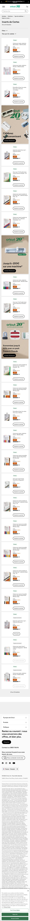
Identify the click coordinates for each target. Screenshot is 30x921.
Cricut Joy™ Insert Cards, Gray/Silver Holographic (18, 479)
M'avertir (16, 634)
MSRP (14, 46)
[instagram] (6, 763)
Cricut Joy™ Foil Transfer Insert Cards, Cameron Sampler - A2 (20, 172)
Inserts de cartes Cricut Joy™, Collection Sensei (19, 150)
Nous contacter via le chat (15, 758)
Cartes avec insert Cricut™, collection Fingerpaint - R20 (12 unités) (20, 648)
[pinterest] (10, 763)
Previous (2, 2)
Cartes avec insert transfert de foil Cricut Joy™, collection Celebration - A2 (20, 219)
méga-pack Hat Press (17, 1)
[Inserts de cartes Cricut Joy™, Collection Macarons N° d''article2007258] (7, 624)
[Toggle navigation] (3, 6)
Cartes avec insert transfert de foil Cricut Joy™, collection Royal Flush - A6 (20, 195)
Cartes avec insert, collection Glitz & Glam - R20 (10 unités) (19, 44)
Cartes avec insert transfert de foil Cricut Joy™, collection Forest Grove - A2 (20, 502)
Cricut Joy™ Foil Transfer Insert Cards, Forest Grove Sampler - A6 (19, 303)
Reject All (15, 914)
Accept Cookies (15, 918)
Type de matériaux (18, 16)
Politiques (6, 727)
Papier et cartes (5, 18)
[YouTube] (14, 763)
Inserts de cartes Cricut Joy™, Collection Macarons (19, 621)
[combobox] (15, 11)
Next (28, 2)
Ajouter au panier (18, 56)
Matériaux (10, 16)
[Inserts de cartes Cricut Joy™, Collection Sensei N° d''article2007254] (7, 155)
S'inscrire (6, 742)
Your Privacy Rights (15, 910)
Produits (5, 722)
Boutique (4, 16)
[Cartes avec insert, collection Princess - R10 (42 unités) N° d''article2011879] (7, 677)
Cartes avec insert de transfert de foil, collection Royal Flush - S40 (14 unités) (20, 389)
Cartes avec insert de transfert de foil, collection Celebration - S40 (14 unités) (20, 549)
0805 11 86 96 (14, 747)
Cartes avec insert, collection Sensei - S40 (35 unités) (19, 434)
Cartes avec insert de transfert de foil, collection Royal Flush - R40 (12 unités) (20, 595)
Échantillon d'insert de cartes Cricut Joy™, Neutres (19, 412)
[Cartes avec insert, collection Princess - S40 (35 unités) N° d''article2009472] (7, 71)
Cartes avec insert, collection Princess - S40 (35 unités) (19, 66)
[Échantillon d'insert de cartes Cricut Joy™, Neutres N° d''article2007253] (7, 417)
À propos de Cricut (8, 717)
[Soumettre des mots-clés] (25, 11)
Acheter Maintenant (9, 140)
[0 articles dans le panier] (26, 7)
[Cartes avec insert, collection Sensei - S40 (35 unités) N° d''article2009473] (7, 439)
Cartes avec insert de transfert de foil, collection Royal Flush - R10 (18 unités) (20, 457)
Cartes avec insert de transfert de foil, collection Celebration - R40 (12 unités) (20, 525)
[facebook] (3, 763)
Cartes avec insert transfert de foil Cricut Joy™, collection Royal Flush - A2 (20, 572)
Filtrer (3, 30)
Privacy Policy (7, 907)
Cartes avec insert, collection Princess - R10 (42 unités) (19, 674)
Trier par (8, 34)
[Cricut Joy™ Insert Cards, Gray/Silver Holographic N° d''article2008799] (7, 484)
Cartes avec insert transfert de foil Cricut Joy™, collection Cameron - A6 (20, 366)
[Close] (28, 891)
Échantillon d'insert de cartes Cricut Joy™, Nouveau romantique (19, 89)
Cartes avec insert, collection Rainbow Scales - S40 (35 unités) (20, 280)
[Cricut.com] (15, 6)
